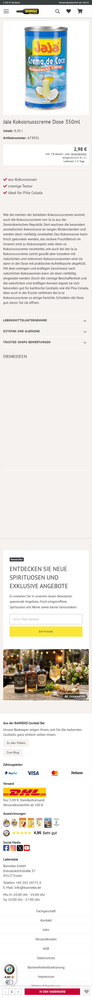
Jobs (46, 929)
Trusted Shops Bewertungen (26, 342)
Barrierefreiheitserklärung (46, 967)
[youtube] (27, 849)
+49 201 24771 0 (28, 882)
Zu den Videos (16, 743)
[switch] (9, 982)
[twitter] (20, 849)
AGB (46, 948)
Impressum (46, 976)
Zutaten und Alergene (21, 331)
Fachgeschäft (46, 911)
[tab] (46, 320)
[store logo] (24, 11)
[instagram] (13, 849)
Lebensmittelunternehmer (25, 320)
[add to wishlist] (68, 11)
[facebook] (6, 849)
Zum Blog (13, 752)
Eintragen (46, 631)
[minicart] (79, 11)
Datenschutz (46, 958)
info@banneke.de (28, 887)
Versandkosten (79, 154)
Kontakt (46, 920)
